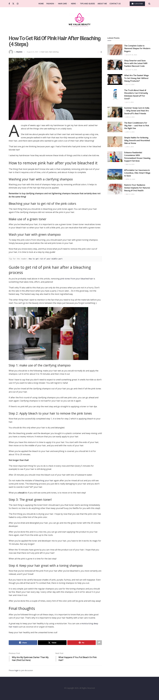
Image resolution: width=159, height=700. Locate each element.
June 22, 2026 (129, 117)
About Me (102, 3)
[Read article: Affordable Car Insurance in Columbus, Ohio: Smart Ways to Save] (114, 174)
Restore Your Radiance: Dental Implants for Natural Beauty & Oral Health (137, 187)
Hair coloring (53, 52)
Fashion (50, 3)
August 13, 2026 (131, 70)
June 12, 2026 (129, 132)
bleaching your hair (44, 480)
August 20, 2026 (131, 55)
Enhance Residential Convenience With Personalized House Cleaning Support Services (137, 157)
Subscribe (138, 4)
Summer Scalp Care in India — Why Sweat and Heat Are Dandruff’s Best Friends (136, 110)
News (73, 3)
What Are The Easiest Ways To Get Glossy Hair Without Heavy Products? (136, 78)
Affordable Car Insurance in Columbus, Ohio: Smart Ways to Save (137, 173)
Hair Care (62, 3)
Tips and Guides (87, 3)
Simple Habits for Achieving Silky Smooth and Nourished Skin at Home (137, 140)
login (16, 670)
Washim (19, 52)
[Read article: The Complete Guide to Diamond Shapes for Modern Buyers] (114, 49)
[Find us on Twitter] (13, 3)
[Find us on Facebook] (9, 3)
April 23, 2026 (130, 179)
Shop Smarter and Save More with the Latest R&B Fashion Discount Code (135, 63)
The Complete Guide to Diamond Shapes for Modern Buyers (137, 48)
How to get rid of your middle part (45, 259)
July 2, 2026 (129, 102)
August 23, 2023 (32, 52)
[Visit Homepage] (79, 20)
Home (41, 3)
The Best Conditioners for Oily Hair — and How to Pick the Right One (136, 125)
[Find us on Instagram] (18, 3)
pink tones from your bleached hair (76, 278)
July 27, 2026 (129, 84)
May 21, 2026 (129, 194)
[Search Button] (149, 3)
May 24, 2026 (129, 164)
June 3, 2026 (129, 147)
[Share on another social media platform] (99, 642)
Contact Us (115, 3)
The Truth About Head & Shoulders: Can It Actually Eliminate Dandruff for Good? (136, 94)
